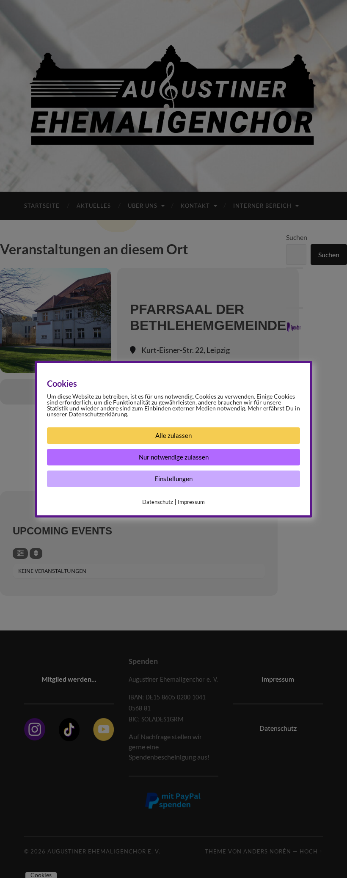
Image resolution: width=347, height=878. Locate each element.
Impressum (191, 501)
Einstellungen (173, 478)
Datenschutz (157, 501)
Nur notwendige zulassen (174, 457)
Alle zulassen (173, 435)
